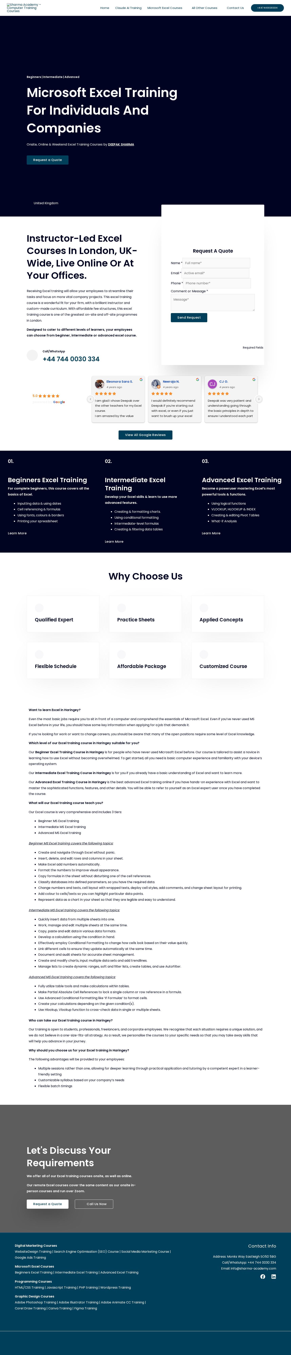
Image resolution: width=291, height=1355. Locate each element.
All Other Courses (204, 8)
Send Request (189, 317)
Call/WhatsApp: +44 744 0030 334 (249, 1262)
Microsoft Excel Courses (164, 8)
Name (177, 263)
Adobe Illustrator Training (78, 1302)
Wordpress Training (115, 1287)
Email (176, 273)
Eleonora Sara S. (120, 381)
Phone (177, 283)
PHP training (88, 1287)
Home (104, 8)
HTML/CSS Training (29, 1287)
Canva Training (60, 1308)
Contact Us (235, 8)
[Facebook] (262, 1276)
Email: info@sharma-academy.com (248, 1268)
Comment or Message (189, 291)
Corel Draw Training (30, 1308)
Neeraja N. (171, 381)
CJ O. (223, 381)
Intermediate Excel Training (76, 1272)
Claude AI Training (128, 8)
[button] (267, 8)
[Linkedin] (273, 1276)
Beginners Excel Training (33, 1272)
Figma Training (85, 1308)
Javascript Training (61, 1287)
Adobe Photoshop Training (35, 1302)
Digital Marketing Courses (36, 1245)
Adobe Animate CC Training (122, 1302)
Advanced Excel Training (119, 1272)
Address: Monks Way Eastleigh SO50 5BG (244, 1256)
